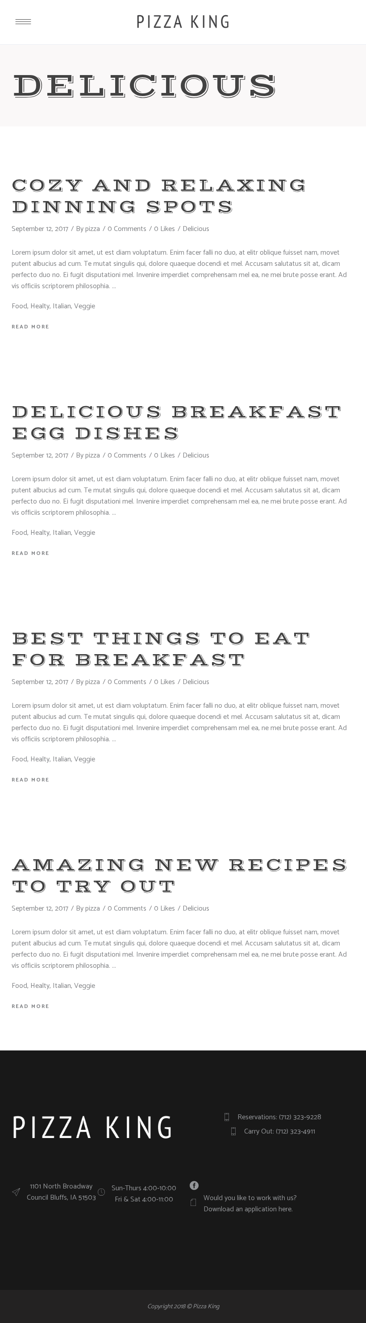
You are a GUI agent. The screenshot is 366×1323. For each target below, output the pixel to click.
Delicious (196, 229)
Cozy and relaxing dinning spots (160, 196)
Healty (40, 306)
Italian (62, 306)
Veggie (84, 306)
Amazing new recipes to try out (180, 876)
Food (19, 306)
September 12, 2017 (40, 229)
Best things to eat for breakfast (162, 649)
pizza (92, 229)
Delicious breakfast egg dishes (177, 423)
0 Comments (127, 229)
